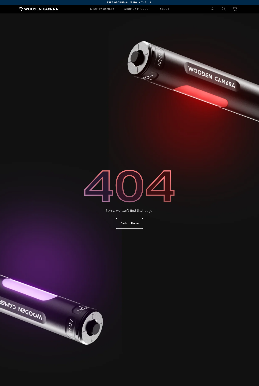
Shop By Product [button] (137, 8)
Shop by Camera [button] (102, 8)
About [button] (164, 8)
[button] (223, 9)
